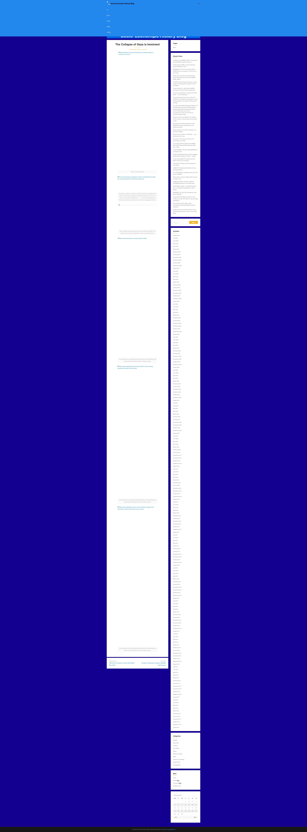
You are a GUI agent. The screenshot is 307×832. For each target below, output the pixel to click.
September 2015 (177, 595)
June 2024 (175, 307)
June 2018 (175, 504)
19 (175, 811)
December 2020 (177, 422)
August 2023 (176, 334)
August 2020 (176, 433)
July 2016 (175, 568)
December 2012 (177, 686)
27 (178, 814)
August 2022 (176, 367)
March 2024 (176, 315)
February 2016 (177, 581)
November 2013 (177, 656)
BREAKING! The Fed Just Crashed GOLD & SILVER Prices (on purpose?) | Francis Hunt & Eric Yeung (184, 71)
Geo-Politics (176, 748)
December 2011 (177, 719)
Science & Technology (178, 759)
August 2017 (176, 532)
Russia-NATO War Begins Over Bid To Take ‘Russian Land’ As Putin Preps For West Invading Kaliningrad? (185, 198)
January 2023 (176, 353)
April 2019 (175, 477)
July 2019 (175, 469)
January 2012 (176, 716)
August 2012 (176, 697)
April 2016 (175, 576)
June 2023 (175, 340)
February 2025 (177, 285)
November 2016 (177, 557)
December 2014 (177, 620)
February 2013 (177, 680)
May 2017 (175, 540)
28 (182, 814)
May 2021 (175, 408)
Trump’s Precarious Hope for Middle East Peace (153, 664)
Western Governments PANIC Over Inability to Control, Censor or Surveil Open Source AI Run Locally (185, 119)
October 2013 (176, 658)
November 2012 (177, 689)
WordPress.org (177, 786)
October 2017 (176, 526)
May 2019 (175, 474)
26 (175, 814)
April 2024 (175, 312)
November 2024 (177, 293)
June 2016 (175, 570)
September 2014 (177, 628)
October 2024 (176, 296)
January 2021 (176, 419)
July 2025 (175, 271)
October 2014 (176, 625)
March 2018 (176, 513)
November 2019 (177, 458)
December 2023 (177, 323)
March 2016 (176, 579)
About (198, 3)
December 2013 (177, 653)
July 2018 (175, 502)
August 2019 (176, 466)
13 (178, 808)
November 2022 (177, 359)
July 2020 (175, 436)
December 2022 (177, 356)
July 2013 (175, 667)
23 (189, 811)
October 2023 (176, 329)
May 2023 (175, 342)
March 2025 (176, 282)
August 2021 (176, 400)
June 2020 (175, 438)
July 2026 (175, 238)
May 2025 (175, 276)
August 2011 (176, 727)
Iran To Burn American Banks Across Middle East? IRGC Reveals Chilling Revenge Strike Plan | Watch (184, 145)
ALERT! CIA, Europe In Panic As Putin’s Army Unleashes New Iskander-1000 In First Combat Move (185, 211)
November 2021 (177, 392)
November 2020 (177, 425)
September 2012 (177, 694)
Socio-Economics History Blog (122, 4)
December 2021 (177, 389)
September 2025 (177, 265)
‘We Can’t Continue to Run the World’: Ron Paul (122, 664)
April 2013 (175, 675)
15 (185, 808)
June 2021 (175, 406)
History (175, 751)
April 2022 (175, 378)
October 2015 (176, 592)
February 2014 (177, 647)
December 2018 (177, 488)
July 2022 (175, 370)
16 (189, 808)
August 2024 (176, 301)
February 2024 (177, 318)
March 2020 (176, 447)
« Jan (175, 817)
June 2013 (175, 669)
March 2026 (176, 249)
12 (175, 808)
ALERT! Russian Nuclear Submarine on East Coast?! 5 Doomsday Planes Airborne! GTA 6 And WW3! (185, 83)
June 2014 (175, 636)
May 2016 (175, 573)
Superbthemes (171, 829)
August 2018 (176, 499)
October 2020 (176, 428)
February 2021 (177, 416)
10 (192, 804)
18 (196, 808)
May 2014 (175, 639)
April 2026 (175, 246)
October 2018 (176, 493)
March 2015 (176, 612)
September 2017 (177, 529)
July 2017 (175, 535)
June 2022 (175, 373)
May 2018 (175, 507)
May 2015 (175, 606)
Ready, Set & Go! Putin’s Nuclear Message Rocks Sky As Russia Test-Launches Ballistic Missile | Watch (184, 77)
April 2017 (175, 543)
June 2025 (175, 274)
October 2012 (176, 691)
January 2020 (176, 452)
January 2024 (176, 320)
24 (192, 811)
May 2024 (175, 309)
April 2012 (175, 708)
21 (182, 811)
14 (182, 808)
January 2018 (176, 518)
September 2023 (177, 331)
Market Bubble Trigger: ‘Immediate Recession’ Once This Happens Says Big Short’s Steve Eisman (184, 187)
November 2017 (177, 524)
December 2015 (177, 587)
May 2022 (175, 375)
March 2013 (176, 678)
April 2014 (175, 642)
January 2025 (176, 287)
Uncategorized (176, 765)
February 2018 (177, 515)
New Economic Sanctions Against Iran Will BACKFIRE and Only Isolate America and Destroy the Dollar (183, 125)
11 (196, 804)
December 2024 (177, 290)
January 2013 (176, 683)
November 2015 (177, 590)
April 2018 (175, 510)
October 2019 (176, 461)
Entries (176, 780)
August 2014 (176, 631)
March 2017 (176, 546)
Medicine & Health (177, 754)
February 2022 (177, 384)
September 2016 (177, 562)
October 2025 (176, 263)
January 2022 (176, 386)
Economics (176, 743)
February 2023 (177, 351)
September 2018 (177, 496)
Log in (174, 777)
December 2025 (177, 257)
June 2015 (175, 603)
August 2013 (176, 664)
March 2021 (176, 414)
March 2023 (176, 348)
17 (192, 808)
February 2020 (177, 449)
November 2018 (177, 491)
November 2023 (177, 326)
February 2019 (177, 482)
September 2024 (177, 298)
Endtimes (175, 745)
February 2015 (177, 614)
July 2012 (175, 700)
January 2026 (176, 254)
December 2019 (177, 455)
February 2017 (177, 548)
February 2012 (177, 713)
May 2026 (175, 243)
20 (178, 811)
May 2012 (175, 705)
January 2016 (176, 584)
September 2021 (177, 397)
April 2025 (175, 279)
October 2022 (176, 362)
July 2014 (175, 634)
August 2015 (176, 598)
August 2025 (176, 268)
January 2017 (176, 551)
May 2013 (175, 672)
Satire (174, 756)
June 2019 (175, 471)
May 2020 (175, 441)
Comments (177, 783)
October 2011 (176, 722)
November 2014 (177, 623)
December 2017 (177, 521)
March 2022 (176, 381)
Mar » (195, 817)
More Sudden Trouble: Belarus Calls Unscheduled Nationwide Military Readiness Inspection (184, 205)
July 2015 (175, 601)
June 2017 (175, 537)
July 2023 (175, 337)
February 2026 (177, 252)
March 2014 (176, 645)
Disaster (175, 740)
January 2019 (176, 485)
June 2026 (175, 241)
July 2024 (175, 304)
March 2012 (176, 711)
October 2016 (176, 559)
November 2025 (177, 260)
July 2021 (175, 403)
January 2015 (176, 617)
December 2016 (177, 554)
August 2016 (176, 565)
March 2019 (176, 480)
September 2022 (177, 364)
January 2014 (176, 650)
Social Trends (176, 762)
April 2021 (175, 411)
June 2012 (175, 702)
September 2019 (177, 463)
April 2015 (175, 609)
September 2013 (177, 661)
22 (185, 811)
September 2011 (177, 724)
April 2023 (175, 345)
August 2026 (176, 235)
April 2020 (175, 444)
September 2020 (177, 430)
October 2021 (176, 395)
